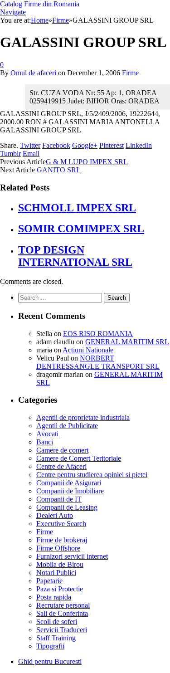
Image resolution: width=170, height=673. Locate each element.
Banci (44, 442)
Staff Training (56, 638)
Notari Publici (56, 572)
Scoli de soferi (56, 621)
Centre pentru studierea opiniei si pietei (91, 474)
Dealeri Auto (54, 515)
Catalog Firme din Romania (39, 4)
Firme (130, 73)
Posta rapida (53, 597)
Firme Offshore (58, 548)
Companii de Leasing (66, 507)
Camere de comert (62, 450)
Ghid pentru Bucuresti (50, 661)
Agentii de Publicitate (67, 425)
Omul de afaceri (33, 73)
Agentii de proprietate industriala (83, 417)
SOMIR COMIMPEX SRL (81, 228)
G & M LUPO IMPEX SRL (87, 162)
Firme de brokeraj (61, 540)
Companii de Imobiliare (70, 491)
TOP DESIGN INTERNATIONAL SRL (75, 256)
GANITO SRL (59, 170)
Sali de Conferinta (62, 613)
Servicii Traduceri (61, 630)
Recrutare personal (63, 605)
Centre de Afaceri (61, 466)
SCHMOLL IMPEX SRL (77, 208)
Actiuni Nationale (88, 350)
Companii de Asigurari (68, 483)
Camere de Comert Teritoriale (78, 458)
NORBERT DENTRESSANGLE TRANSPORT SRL (98, 362)
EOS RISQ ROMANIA (98, 333)
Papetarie (49, 581)
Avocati (47, 434)
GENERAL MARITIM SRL (127, 342)
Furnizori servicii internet (72, 556)
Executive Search (61, 523)
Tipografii (50, 646)
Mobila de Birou (59, 564)
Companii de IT (59, 499)
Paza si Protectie (59, 589)
